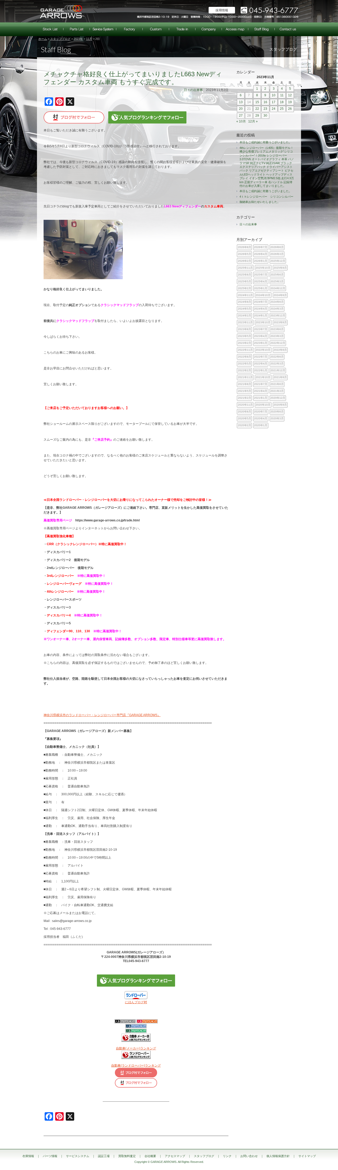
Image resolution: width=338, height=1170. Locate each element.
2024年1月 (260, 315)
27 (241, 115)
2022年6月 (277, 356)
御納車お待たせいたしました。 (260, 201)
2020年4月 (260, 418)
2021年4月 (260, 390)
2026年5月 (244, 254)
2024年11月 (245, 295)
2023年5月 (244, 336)
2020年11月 (245, 404)
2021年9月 (280, 377)
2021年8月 (244, 384)
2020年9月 (280, 404)
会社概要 (208, 29)
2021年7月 (260, 384)
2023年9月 (280, 322)
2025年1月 (260, 288)
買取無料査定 (182, 29)
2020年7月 (260, 411)
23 (265, 109)
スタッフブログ (261, 29)
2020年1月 (260, 425)
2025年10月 (263, 267)
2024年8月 (244, 301)
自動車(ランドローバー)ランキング (136, 1065)
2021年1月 (260, 397)
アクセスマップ (235, 29)
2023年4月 (260, 336)
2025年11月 (245, 267)
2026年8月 (244, 247)
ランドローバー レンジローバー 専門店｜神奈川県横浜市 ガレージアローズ (60, 11)
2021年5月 (244, 390)
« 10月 (241, 121)
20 (241, 109)
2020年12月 (277, 397)
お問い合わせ (288, 29)
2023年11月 (245, 322)
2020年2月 (244, 425)
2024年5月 (244, 308)
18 (282, 102)
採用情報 (221, 10)
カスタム (156, 29)
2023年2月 (244, 342)
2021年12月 (277, 370)
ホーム (42, 38)
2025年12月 (277, 260)
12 (290, 95)
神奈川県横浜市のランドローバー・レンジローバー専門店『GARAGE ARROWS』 (102, 715)
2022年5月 (244, 363)
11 (282, 95)
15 (257, 102)
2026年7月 (260, 247)
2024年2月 (244, 315)
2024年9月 (280, 295)
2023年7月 (260, 329)
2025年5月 (244, 281)
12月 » (253, 121)
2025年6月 (277, 274)
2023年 (78, 38)
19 (290, 102)
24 (273, 109)
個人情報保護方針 (278, 1156)
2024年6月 (277, 301)
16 (265, 102)
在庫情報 (50, 29)
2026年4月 (260, 254)
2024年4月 (260, 308)
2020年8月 (244, 411)
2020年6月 (277, 411)
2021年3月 (277, 390)
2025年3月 (277, 281)
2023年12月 (277, 315)
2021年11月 (245, 377)
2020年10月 (263, 404)
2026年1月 (260, 260)
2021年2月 (244, 397)
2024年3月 (277, 308)
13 (241, 102)
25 (282, 109)
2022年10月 (263, 349)
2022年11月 (245, 349)
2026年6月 (277, 247)
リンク (227, 1156)
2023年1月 (260, 342)
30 (265, 115)
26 (290, 109)
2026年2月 (244, 260)
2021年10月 (263, 377)
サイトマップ (307, 1156)
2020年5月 (244, 418)
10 (273, 95)
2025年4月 (260, 281)
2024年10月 (263, 295)
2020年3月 (277, 418)
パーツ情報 (76, 29)
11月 (89, 38)
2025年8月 (244, 274)
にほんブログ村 (136, 1002)
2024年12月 (277, 288)
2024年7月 (260, 301)
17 (273, 102)
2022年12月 (277, 342)
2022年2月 (244, 370)
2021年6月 (277, 384)
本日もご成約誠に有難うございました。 (266, 142)
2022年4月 (260, 363)
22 (257, 109)
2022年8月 (244, 356)
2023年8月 (244, 329)
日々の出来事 (193, 90)
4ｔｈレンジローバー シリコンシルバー (266, 196)
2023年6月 (277, 329)
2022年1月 (260, 370)
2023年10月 (263, 322)
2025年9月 (280, 267)
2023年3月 (277, 336)
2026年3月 (277, 254)
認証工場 (129, 29)
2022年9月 (280, 349)
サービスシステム (103, 29)
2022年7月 (260, 356)
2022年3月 (277, 363)
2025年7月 (260, 274)
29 (257, 115)
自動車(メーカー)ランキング (136, 1048)
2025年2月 (244, 288)
